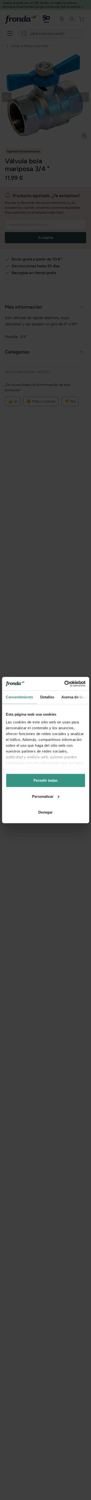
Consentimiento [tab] (19, 697)
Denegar (45, 812)
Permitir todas (45, 780)
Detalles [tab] (47, 697)
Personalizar (42, 796)
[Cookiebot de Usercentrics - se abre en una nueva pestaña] (64, 683)
